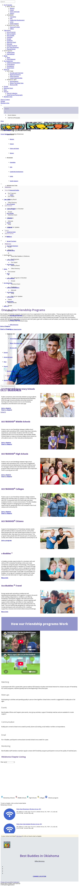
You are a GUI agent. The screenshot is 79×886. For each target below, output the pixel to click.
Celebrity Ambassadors (13, 63)
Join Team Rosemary (13, 47)
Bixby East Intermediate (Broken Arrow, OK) (29, 824)
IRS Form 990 (13, 85)
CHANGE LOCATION (39, 876)
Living (11, 22)
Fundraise (9, 40)
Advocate (9, 44)
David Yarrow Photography (15, 95)
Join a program (6, 540)
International (10, 54)
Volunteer (10, 37)
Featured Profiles (15, 27)
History (12, 13)
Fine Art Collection (12, 93)
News (8, 57)
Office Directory (14, 76)
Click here (19, 836)
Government (10, 68)
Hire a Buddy (10, 35)
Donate (9, 39)
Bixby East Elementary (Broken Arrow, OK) (29, 809)
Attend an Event (11, 42)
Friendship (13, 17)
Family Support (14, 23)
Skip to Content (5, 99)
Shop (5, 90)
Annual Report (14, 81)
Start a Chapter (11, 34)
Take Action (7, 30)
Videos (12, 29)
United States (11, 52)
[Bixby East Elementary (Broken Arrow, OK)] (9, 819)
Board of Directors (15, 74)
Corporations (11, 64)
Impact (12, 10)
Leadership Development (17, 20)
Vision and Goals (14, 12)
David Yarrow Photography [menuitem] (14, 117)
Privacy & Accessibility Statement (10, 882)
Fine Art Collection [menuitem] (12, 115)
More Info (4, 578)
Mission (12, 8)
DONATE (3, 412)
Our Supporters (8, 61)
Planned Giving (11, 49)
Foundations (10, 66)
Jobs (11, 18)
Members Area (8, 97)
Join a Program (11, 32)
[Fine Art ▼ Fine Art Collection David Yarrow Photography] (39, 105)
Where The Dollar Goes (16, 83)
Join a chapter (6, 442)
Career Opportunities (16, 78)
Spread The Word (12, 46)
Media (5, 56)
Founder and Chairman (16, 73)
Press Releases (11, 59)
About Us (6, 69)
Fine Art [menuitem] (7, 110)
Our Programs (8, 5)
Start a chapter (6, 444)
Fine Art (6, 91)
